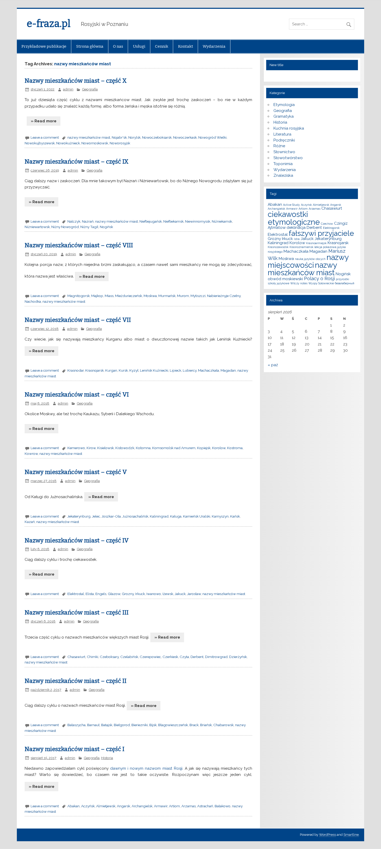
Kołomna (143, 448)
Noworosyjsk (120, 143)
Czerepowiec (150, 657)
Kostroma (235, 448)
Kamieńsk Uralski (196, 516)
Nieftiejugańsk (150, 221)
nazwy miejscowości (308, 261)
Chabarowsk (223, 725)
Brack (194, 725)
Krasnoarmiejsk (316, 243)
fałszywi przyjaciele (321, 233)
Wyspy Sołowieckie (321, 283)
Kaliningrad (159, 516)
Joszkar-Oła (111, 516)
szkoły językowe (278, 283)
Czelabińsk (129, 657)
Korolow (218, 448)
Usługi (139, 46)
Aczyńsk (88, 806)
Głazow (114, 594)
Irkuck (140, 594)
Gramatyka (283, 116)
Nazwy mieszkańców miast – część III (77, 612)
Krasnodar (75, 370)
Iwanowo (153, 594)
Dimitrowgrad (216, 657)
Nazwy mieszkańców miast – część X (76, 80)
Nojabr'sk (119, 137)
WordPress (327, 835)
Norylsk (134, 137)
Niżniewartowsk (37, 227)
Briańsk (206, 725)
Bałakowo (222, 806)
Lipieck (175, 370)
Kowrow (31, 453)
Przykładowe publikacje (44, 46)
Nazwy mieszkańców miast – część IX (77, 161)
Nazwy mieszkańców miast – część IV (77, 540)
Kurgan (111, 370)
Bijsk (153, 725)
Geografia (90, 89)
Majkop (97, 296)
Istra (297, 238)
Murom (183, 296)
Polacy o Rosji (319, 278)
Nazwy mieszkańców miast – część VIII (79, 245)
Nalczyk (73, 221)
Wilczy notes (298, 283)
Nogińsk (106, 227)
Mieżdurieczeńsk (128, 296)
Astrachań (205, 806)
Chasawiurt (76, 657)
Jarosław (194, 594)
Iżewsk (168, 594)
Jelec (96, 516)
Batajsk (106, 725)
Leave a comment (45, 137)
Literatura (282, 134)
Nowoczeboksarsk (157, 137)
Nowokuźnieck (68, 143)
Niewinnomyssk (197, 221)
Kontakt (185, 46)
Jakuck (180, 594)
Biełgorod (122, 725)
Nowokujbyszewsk (40, 143)
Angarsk (123, 806)
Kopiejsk (203, 448)
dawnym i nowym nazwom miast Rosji (146, 768)
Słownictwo (284, 152)
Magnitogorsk (78, 296)
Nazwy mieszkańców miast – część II (75, 680)
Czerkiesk (170, 657)
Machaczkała (208, 370)
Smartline (351, 835)
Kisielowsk (105, 448)
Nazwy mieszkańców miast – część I (74, 749)
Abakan (73, 806)
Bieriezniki (139, 725)
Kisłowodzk (124, 448)
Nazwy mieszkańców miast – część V (76, 472)
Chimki (92, 657)
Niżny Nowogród (65, 227)
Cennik (161, 46)
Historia (107, 758)
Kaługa (175, 516)
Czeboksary (109, 657)
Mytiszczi (198, 296)
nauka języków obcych (310, 258)
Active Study (291, 204)
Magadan (228, 370)
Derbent (196, 657)
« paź (273, 365)
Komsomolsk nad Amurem (173, 448)
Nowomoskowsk (94, 143)
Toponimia (283, 163)
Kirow (91, 448)
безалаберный (344, 283)
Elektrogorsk (331, 227)
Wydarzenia (214, 46)
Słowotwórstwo (288, 157)
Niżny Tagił (89, 227)
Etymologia (284, 104)
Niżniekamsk (222, 221)
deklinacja (296, 227)
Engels (100, 594)
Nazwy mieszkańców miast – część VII (78, 319)
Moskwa (150, 296)
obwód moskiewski (285, 279)
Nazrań (88, 221)
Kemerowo (76, 448)
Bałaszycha (76, 725)
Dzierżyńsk (238, 657)
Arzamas (188, 806)
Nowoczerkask (185, 137)
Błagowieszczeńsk (173, 725)
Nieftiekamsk (173, 221)
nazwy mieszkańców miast (88, 137)
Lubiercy (189, 370)
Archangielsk (142, 806)
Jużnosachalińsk (135, 516)
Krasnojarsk (94, 370)
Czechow (327, 223)
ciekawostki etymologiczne (294, 218)
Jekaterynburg (78, 516)
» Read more (44, 121)
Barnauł (93, 725)
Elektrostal (75, 594)
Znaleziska (283, 175)
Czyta (184, 657)
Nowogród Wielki (212, 137)
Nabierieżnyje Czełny (224, 296)
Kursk (123, 370)
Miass (109, 296)
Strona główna (89, 46)
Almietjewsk (105, 806)
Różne (279, 146)
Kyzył (133, 370)
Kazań (30, 522)
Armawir (160, 806)
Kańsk (235, 516)
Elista (90, 594)
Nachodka (33, 301)
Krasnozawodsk (278, 247)
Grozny (128, 594)
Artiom (174, 806)
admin (68, 89)
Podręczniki (284, 140)
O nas (118, 46)
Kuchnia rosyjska (288, 128)
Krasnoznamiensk (301, 247)
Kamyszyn (220, 516)
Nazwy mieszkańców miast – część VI (77, 394)
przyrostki (342, 279)
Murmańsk (166, 296)
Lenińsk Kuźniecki (154, 370)
